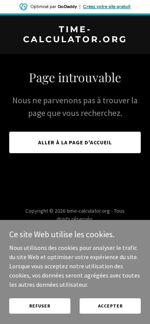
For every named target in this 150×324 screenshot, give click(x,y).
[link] (75, 40)
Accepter (110, 306)
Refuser (39, 306)
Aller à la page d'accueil (75, 142)
